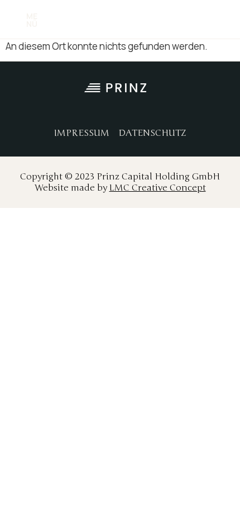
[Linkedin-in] (204, 105)
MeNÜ (31, 20)
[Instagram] (178, 105)
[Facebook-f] (153, 105)
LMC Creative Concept (157, 187)
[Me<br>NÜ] (14, 20)
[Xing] (229, 105)
